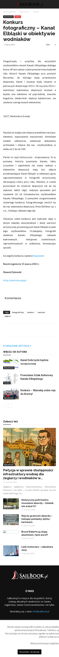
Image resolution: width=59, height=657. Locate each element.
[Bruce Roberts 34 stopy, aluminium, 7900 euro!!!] (11, 535)
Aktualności (24, 11)
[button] (54, 4)
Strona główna (9, 11)
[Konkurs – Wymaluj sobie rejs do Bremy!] (11, 394)
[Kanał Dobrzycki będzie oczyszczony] (11, 363)
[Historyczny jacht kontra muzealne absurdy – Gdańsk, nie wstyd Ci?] (11, 503)
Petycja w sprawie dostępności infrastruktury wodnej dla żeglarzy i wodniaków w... (28, 474)
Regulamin (38, 255)
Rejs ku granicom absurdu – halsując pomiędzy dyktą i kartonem (36, 519)
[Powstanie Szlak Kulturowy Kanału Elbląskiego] (11, 378)
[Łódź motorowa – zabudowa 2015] (11, 550)
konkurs (30, 312)
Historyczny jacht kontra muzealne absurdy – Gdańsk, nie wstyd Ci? (37, 503)
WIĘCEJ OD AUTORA (15, 351)
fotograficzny (18, 312)
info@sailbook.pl (41, 611)
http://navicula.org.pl (14, 280)
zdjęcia (8, 316)
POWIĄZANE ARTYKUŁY (17, 345)
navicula (41, 312)
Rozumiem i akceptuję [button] (29, 652)
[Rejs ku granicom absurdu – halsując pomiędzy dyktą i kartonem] (11, 519)
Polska (36, 11)
